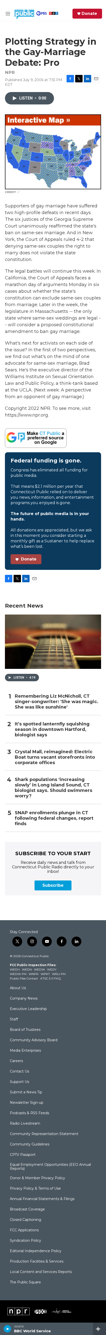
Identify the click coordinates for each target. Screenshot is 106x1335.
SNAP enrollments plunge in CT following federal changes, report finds (54, 818)
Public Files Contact (24, 978)
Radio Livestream (25, 1124)
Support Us (19, 1082)
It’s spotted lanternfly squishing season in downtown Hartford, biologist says (52, 729)
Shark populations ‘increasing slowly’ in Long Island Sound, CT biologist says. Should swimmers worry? (53, 788)
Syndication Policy (25, 1241)
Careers (16, 1061)
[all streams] (99, 1329)
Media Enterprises (25, 1051)
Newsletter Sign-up (26, 1103)
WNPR (33, 974)
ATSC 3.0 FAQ (50, 978)
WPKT (45, 974)
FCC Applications (24, 1230)
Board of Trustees (25, 1030)
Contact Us (19, 1072)
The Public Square (25, 1282)
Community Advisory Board (33, 1040)
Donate (89, 13)
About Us (18, 988)
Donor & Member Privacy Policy (37, 1178)
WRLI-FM (59, 974)
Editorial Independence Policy (35, 1251)
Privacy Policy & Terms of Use (35, 1189)
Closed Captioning (25, 1220)
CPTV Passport (22, 1155)
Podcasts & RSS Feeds (29, 1113)
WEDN (27, 969)
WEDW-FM (18, 974)
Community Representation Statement (44, 1134)
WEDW (39, 969)
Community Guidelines (29, 1144)
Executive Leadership (28, 1009)
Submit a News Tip (26, 1092)
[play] (7, 1328)
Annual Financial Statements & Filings (42, 1199)
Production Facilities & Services (36, 1262)
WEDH (15, 969)
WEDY (51, 969)
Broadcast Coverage (27, 1209)
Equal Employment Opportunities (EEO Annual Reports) (50, 1167)
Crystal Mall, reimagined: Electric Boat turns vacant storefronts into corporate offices (55, 757)
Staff (14, 1019)
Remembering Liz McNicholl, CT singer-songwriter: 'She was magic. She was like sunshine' (56, 702)
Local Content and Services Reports (41, 1272)
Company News (23, 999)
